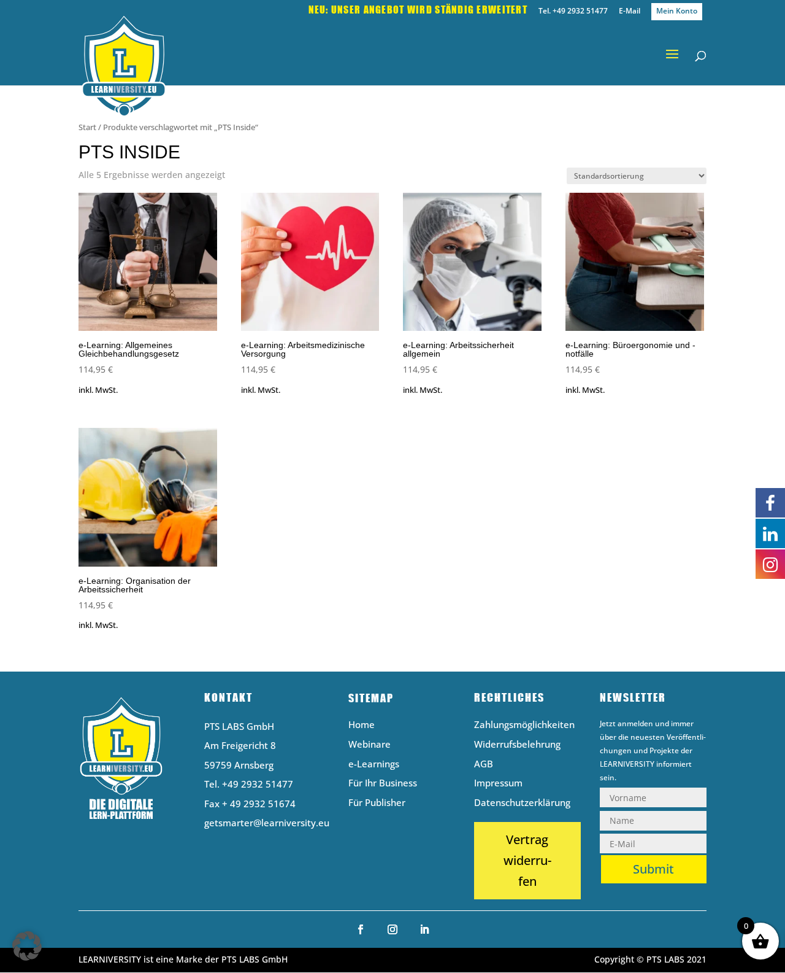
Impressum (498, 783)
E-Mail (629, 11)
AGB (483, 764)
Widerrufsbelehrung (517, 745)
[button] (27, 946)
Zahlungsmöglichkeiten (524, 725)
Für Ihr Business (382, 783)
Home (361, 725)
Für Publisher (376, 803)
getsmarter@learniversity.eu (266, 822)
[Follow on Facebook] (360, 929)
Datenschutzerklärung (522, 803)
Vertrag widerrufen (527, 860)
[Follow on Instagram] (392, 929)
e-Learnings (373, 764)
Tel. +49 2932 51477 (573, 11)
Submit (653, 869)
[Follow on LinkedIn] (424, 929)
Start (87, 127)
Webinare (369, 745)
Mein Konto (676, 11)
